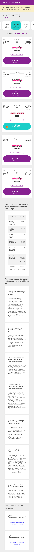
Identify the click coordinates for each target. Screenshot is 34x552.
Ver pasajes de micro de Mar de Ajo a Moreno (17, 523)
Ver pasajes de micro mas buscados (17, 543)
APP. (30, 9)
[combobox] (20, 33)
